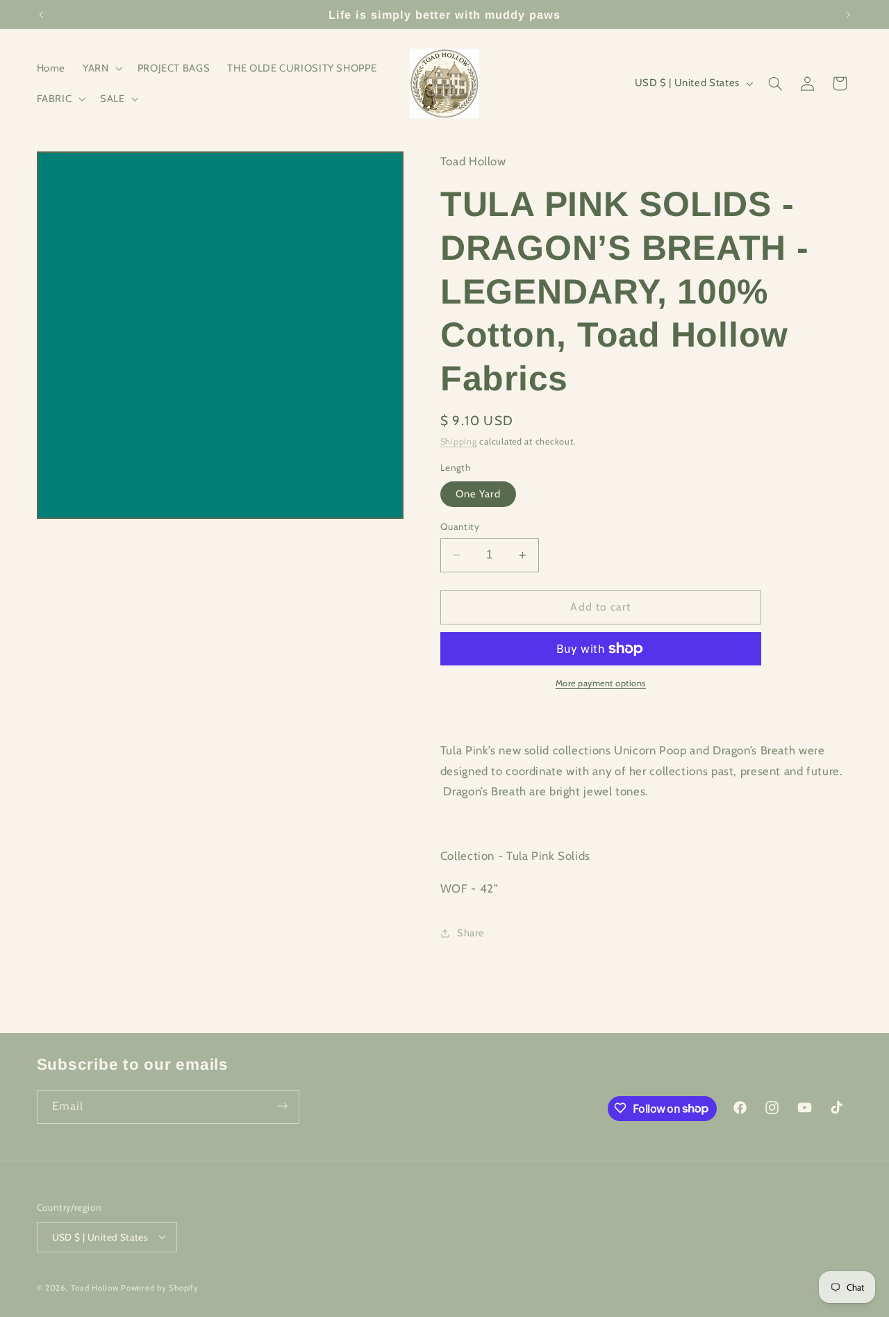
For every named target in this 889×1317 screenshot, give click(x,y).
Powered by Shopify (159, 1287)
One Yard (478, 494)
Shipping (458, 441)
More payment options (601, 683)
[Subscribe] (282, 1106)
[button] (101, 68)
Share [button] (471, 933)
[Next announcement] (848, 14)
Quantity (459, 526)
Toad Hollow (94, 1287)
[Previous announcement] (41, 14)
